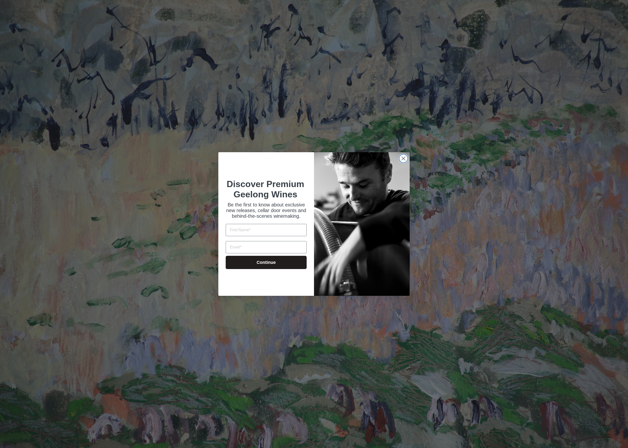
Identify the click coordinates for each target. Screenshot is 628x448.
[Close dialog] (403, 158)
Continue (266, 262)
